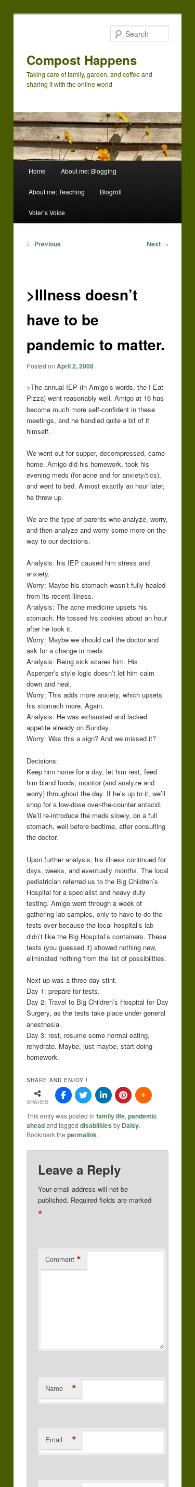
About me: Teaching (57, 191)
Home (37, 170)
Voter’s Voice (47, 212)
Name (60, 1388)
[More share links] (143, 1095)
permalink (82, 1134)
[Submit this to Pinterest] (123, 1095)
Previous (44, 243)
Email (60, 1439)
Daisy (130, 1125)
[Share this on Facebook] (63, 1095)
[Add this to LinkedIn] (103, 1095)
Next (157, 243)
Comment (63, 1259)
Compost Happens (82, 60)
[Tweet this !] (83, 1095)
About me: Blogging (88, 170)
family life (110, 1116)
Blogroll (111, 191)
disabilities (96, 1125)
